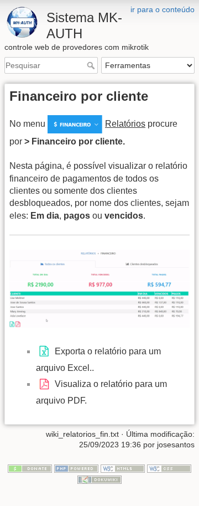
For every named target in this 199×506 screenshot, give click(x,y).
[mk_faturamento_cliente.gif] (99, 288)
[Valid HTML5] (123, 467)
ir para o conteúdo (162, 9)
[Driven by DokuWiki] (99, 478)
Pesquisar (92, 65)
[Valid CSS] (169, 467)
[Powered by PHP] (76, 467)
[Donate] (30, 467)
